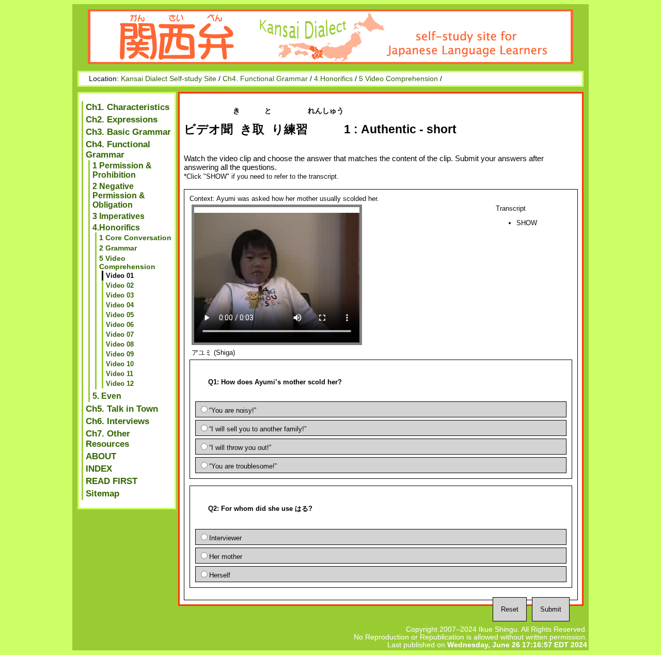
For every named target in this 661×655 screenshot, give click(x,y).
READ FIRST (111, 481)
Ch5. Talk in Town (122, 409)
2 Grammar (118, 248)
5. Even (106, 396)
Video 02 (120, 285)
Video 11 (119, 374)
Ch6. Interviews (117, 421)
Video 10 (120, 364)
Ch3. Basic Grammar (128, 132)
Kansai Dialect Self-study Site (168, 79)
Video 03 (120, 295)
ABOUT (101, 456)
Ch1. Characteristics (127, 107)
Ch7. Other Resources (108, 439)
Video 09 (120, 354)
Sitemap (102, 493)
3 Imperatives (118, 216)
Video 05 (120, 315)
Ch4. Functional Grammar (265, 79)
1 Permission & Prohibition (122, 170)
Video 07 (120, 334)
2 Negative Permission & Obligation (118, 195)
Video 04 (120, 305)
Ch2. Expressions (122, 119)
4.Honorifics (333, 79)
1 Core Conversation (135, 237)
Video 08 (120, 344)
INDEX (99, 469)
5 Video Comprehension (398, 79)
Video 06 (120, 325)
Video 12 (120, 383)
